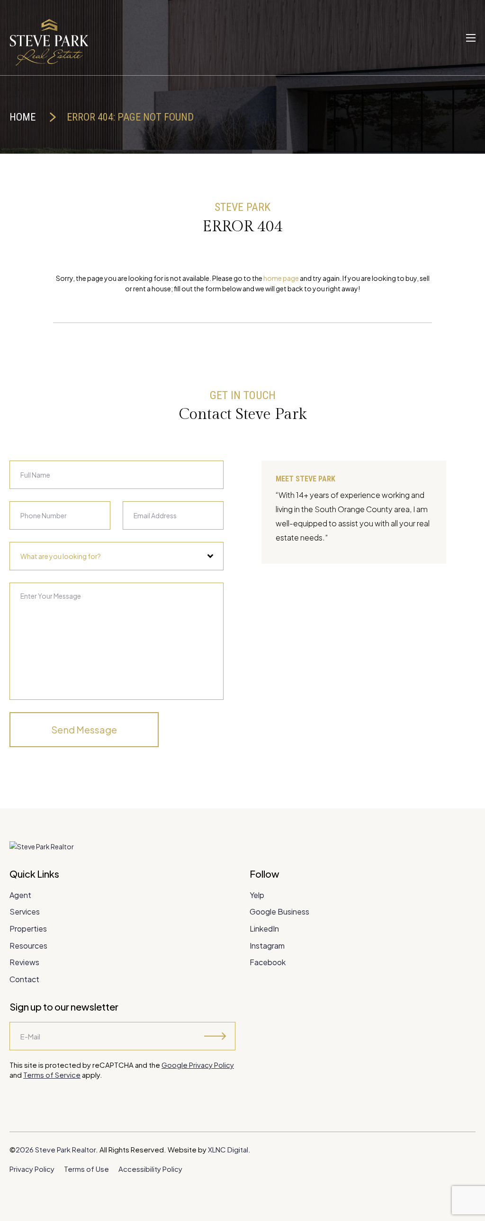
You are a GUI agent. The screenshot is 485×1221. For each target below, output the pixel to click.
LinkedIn (264, 928)
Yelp (257, 895)
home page (281, 278)
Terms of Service (52, 1074)
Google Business (279, 911)
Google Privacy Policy (198, 1064)
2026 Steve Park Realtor (56, 1149)
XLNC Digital (228, 1149)
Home (22, 117)
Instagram (267, 946)
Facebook (268, 962)
